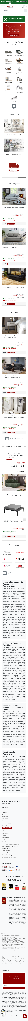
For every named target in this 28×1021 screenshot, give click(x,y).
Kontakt (4, 810)
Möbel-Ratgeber (6, 850)
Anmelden (4, 812)
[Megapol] (7, 566)
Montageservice (6, 839)
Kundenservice (5, 837)
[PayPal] (19, 867)
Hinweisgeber (5, 852)
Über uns (4, 825)
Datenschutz (5, 818)
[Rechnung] (19, 870)
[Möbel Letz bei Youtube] (18, 879)
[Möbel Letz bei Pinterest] (15, 879)
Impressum (5, 816)
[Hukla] (20, 559)
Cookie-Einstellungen (7, 855)
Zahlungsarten (5, 833)
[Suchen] (25, 10)
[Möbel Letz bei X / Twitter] (13, 879)
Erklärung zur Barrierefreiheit (9, 857)
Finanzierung (5, 842)
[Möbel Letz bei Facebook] (8, 879)
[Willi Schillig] (7, 552)
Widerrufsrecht (6, 848)
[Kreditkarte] (12, 870)
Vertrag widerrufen (7, 827)
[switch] (3, 1015)
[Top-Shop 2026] (17, 886)
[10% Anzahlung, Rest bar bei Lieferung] (12, 867)
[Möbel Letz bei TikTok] (20, 879)
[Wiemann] (20, 552)
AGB (3, 814)
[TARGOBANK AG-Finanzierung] (5, 870)
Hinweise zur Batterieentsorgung (10, 844)
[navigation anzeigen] (3, 6)
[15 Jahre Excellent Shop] (4, 886)
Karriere (4, 821)
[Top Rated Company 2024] (11, 886)
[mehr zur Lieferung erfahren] (14, 168)
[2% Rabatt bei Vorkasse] (5, 867)
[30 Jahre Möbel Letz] (4, 901)
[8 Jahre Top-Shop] (24, 886)
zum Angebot (20, 471)
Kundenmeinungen (6, 823)
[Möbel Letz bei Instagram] (10, 879)
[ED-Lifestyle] (20, 566)
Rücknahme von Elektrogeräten (10, 846)
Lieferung (4, 835)
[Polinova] (7, 559)
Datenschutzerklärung (18, 1009)
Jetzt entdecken (13, 35)
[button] (17, 6)
